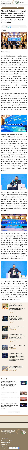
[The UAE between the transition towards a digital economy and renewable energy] (5, 368)
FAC (2, 440)
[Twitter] (2, 438)
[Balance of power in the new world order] (5, 328)
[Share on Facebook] (5, 27)
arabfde (4, 30)
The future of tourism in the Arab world (10, 397)
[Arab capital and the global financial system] (5, 347)
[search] (20, 2)
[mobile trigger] (25, 2)
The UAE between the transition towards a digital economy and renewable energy (16, 368)
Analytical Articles (12, 329)
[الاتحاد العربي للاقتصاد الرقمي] (10, 2)
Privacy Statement (5, 442)
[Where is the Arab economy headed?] (23, 393)
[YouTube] (4, 438)
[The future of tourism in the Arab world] (23, 399)
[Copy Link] (9, 27)
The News (21, 8)
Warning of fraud (8, 440)
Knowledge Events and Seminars (9, 8)
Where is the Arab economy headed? (9, 392)
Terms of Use (4, 444)
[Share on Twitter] (7, 27)
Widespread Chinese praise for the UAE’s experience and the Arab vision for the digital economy (9, 405)
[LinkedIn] (7, 438)
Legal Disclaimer (5, 446)
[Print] (11, 27)
